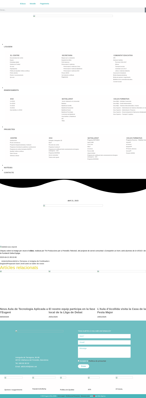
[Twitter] (20, 371)
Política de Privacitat (73, 396)
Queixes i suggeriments (13, 390)
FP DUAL (119, 389)
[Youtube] (24, 371)
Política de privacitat (97, 361)
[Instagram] (17, 371)
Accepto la (93, 361)
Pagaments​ (65, 77)
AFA (89, 389)
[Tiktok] (27, 371)
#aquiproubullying (39, 389)
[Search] (145, 10)
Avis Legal (61, 396)
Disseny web (85, 396)
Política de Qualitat (67, 390)
